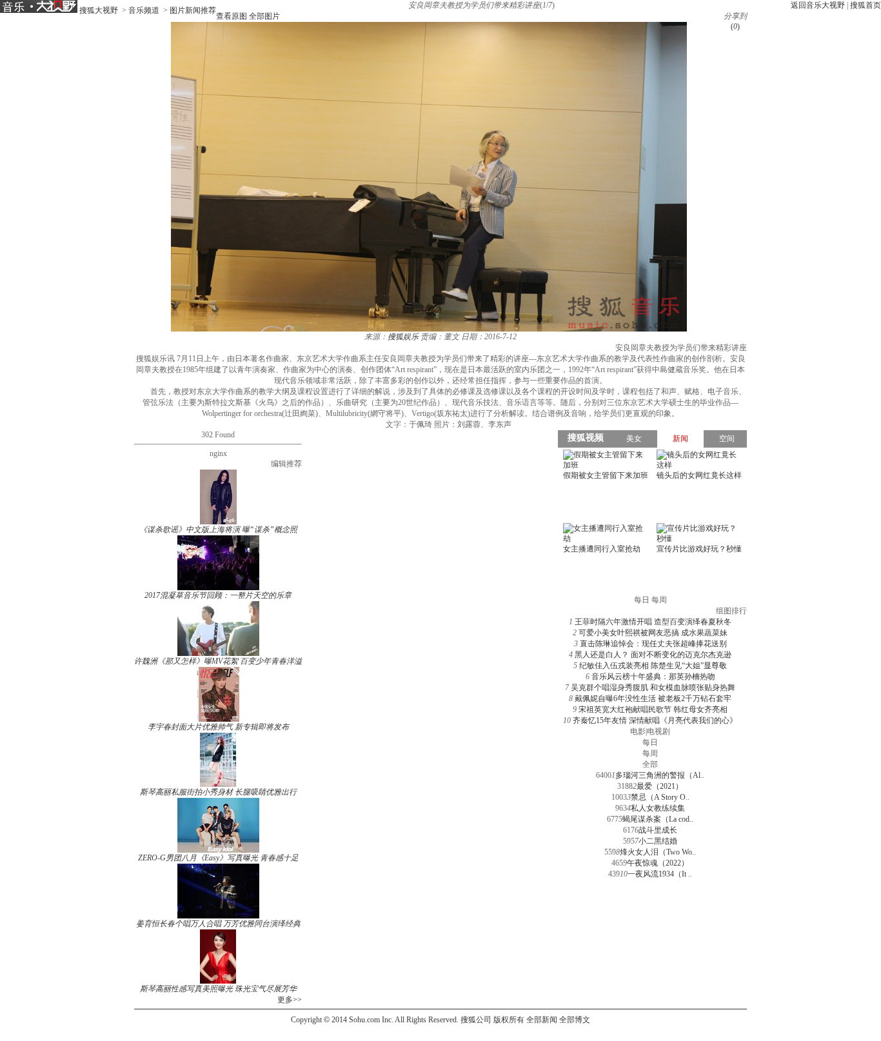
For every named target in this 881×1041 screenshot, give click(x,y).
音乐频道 (143, 10)
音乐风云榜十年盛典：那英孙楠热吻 (653, 676)
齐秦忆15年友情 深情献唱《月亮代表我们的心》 (655, 720)
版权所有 (508, 1019)
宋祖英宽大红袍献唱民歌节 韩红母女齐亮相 (653, 709)
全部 (650, 764)
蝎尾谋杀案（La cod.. (657, 819)
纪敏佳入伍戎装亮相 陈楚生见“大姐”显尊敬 (653, 665)
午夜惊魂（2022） (658, 863)
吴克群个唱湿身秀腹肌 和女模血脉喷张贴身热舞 (653, 687)
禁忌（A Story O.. (660, 797)
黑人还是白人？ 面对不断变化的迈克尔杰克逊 (653, 654)
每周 (650, 753)
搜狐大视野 (98, 10)
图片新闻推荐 (193, 10)
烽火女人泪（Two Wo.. (658, 852)
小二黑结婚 (657, 841)
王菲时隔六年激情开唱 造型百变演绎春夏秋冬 (653, 621)
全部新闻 (541, 1019)
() (735, 26)
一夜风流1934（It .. (660, 873)
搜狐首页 (865, 5)
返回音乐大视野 (818, 5)
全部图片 (264, 16)
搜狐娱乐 (403, 336)
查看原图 (231, 16)
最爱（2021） (660, 786)
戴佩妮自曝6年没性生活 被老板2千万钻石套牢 (653, 698)
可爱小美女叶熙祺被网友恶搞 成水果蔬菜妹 (653, 632)
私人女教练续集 (658, 808)
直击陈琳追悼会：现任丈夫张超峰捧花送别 (653, 643)
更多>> (289, 999)
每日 (650, 742)
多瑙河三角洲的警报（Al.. (659, 775)
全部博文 (574, 1019)
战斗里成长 (657, 830)
